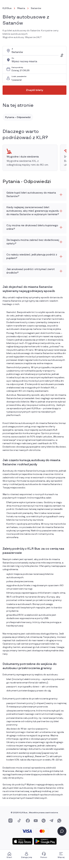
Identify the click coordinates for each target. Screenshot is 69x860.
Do (13, 58)
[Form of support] (61, 831)
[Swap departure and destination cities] (62, 55)
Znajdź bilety (34, 90)
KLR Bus (7, 8)
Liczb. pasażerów (19, 77)
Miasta (21, 8)
